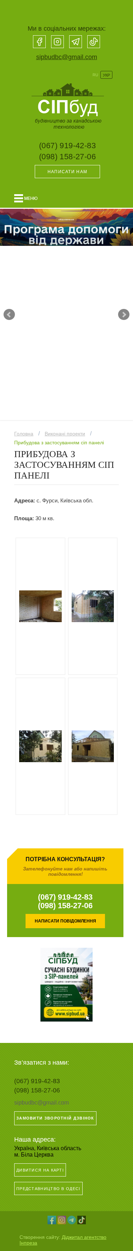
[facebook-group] (39, 41)
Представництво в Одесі (48, 1189)
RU (95, 75)
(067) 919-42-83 (67, 145)
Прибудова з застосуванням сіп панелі (59, 442)
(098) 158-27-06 (67, 156)
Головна (23, 433)
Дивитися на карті (40, 1170)
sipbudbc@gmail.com (66, 57)
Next (123, 314)
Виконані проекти (65, 433)
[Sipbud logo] (66, 132)
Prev (9, 314)
